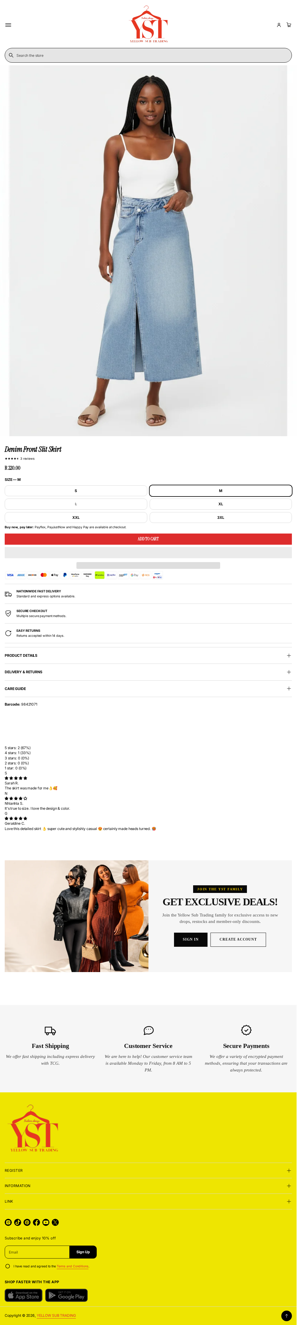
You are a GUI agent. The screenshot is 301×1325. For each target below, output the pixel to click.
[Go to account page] (279, 25)
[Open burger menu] (8, 25)
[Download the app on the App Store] (23, 1295)
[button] (148, 552)
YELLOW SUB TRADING (56, 1315)
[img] (16, 778)
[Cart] (288, 25)
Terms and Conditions (72, 1266)
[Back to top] (286, 1316)
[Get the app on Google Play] (66, 1295)
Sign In (191, 939)
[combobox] (148, 55)
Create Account (238, 939)
